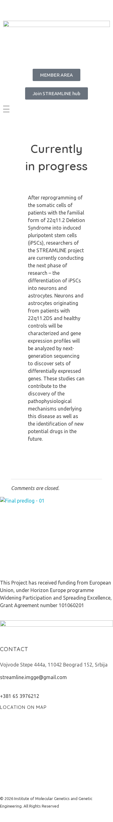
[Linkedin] (25, 8)
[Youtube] (59, 8)
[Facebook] (8, 8)
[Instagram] (42, 8)
